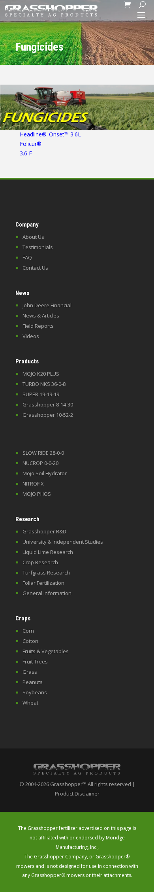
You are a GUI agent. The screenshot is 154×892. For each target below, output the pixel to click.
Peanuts (33, 682)
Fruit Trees (35, 661)
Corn (28, 630)
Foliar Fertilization (43, 582)
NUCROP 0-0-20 (40, 463)
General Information (47, 593)
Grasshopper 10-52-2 (48, 414)
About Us (33, 236)
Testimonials (38, 247)
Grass (30, 671)
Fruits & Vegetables (46, 651)
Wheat (30, 702)
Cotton (30, 640)
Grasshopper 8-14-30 (48, 404)
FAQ (27, 257)
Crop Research (40, 562)
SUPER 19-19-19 (41, 394)
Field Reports (38, 325)
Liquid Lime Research (48, 552)
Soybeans (35, 692)
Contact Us (35, 267)
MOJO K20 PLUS (41, 373)
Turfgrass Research (46, 572)
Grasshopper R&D (44, 531)
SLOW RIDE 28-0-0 (43, 452)
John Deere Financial (47, 305)
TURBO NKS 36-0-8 (44, 383)
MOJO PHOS (37, 493)
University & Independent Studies (63, 541)
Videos (31, 336)
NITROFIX (33, 483)
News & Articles (41, 315)
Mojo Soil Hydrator (45, 473)
